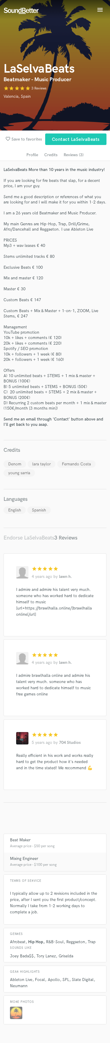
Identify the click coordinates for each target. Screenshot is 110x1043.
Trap (92, 941)
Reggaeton (75, 941)
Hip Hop (35, 941)
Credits (50, 154)
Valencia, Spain (17, 96)
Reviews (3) (74, 154)
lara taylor (41, 464)
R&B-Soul (55, 941)
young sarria (19, 472)
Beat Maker (20, 839)
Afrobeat (18, 941)
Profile (32, 154)
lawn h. (65, 576)
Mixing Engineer (24, 858)
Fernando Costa (76, 464)
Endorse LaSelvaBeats (29, 537)
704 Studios (70, 742)
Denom (14, 464)
